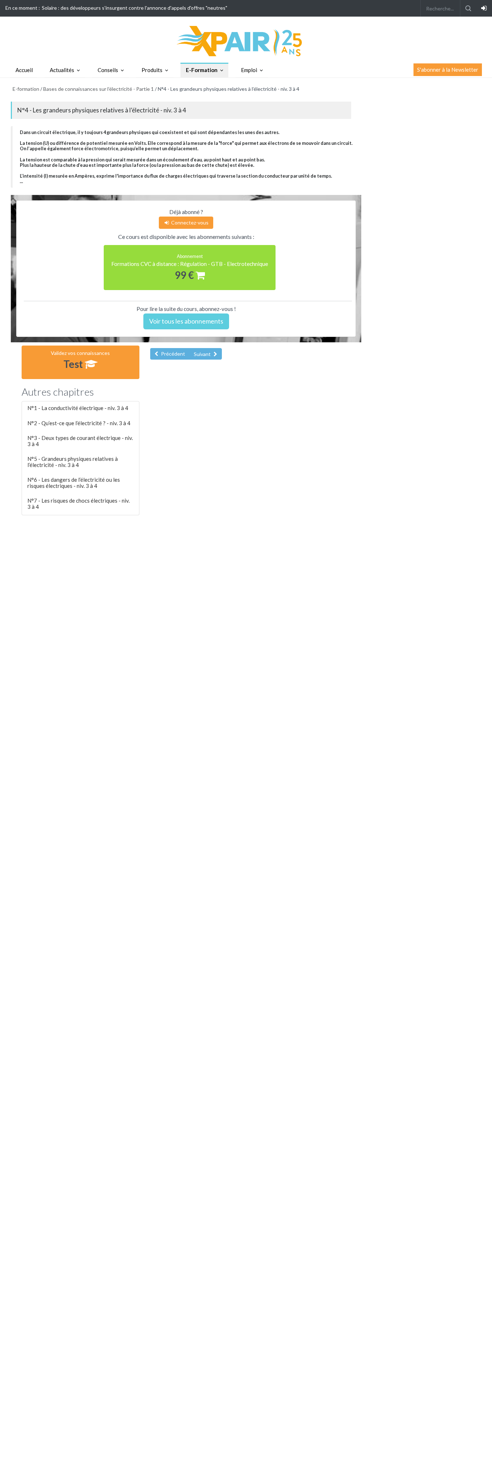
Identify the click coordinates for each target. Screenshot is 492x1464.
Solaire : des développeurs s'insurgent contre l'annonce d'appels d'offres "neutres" (134, 8)
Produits (152, 70)
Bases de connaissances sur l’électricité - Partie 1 (98, 89)
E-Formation (202, 70)
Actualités (62, 70)
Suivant (203, 354)
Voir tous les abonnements (186, 321)
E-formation (26, 89)
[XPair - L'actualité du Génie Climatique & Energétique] (246, 40)
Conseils (108, 70)
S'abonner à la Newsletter (447, 69)
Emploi (249, 70)
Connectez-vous (189, 222)
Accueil (24, 70)
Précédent (172, 354)
